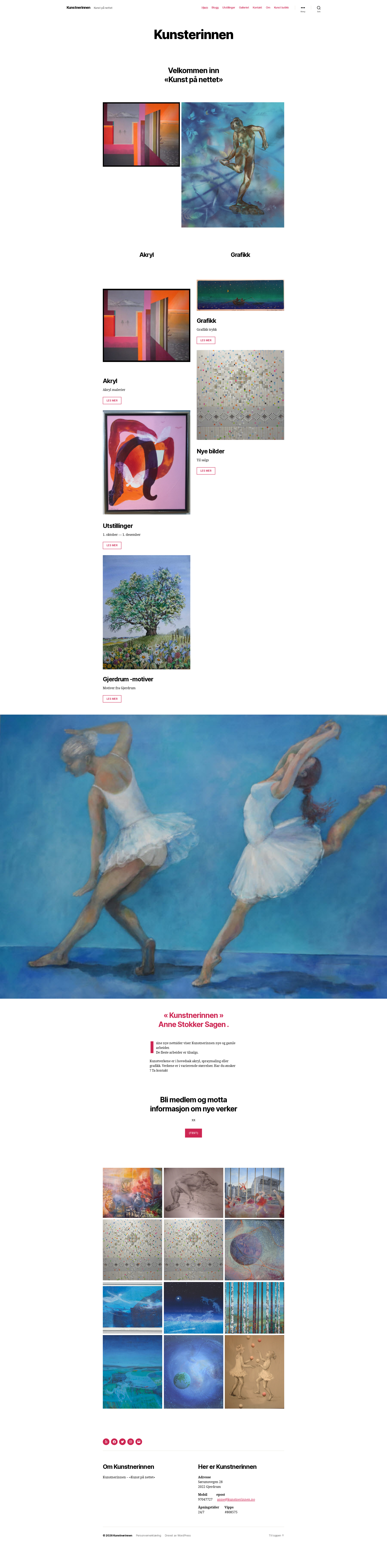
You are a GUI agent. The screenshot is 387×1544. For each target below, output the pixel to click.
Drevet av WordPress (178, 1535)
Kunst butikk (281, 7)
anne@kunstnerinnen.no (236, 1500)
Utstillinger (228, 7)
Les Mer (112, 698)
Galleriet (244, 7)
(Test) (193, 1133)
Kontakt (257, 7)
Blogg (215, 7)
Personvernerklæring (148, 1535)
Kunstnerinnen (78, 7)
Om (268, 7)
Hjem (205, 7)
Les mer (112, 400)
